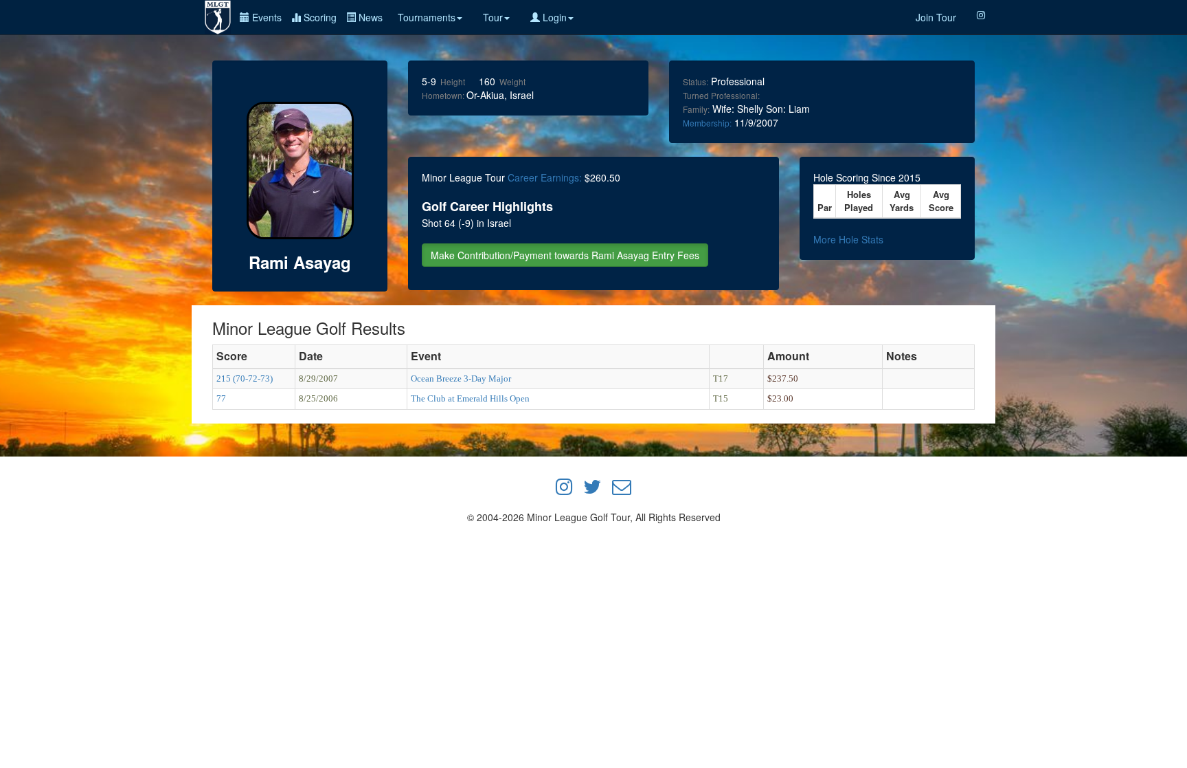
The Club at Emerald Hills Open (470, 398)
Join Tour (936, 17)
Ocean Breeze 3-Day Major (461, 378)
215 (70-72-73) (244, 378)
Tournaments (426, 17)
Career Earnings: (545, 177)
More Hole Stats (848, 239)
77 (221, 398)
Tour (493, 17)
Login (553, 17)
